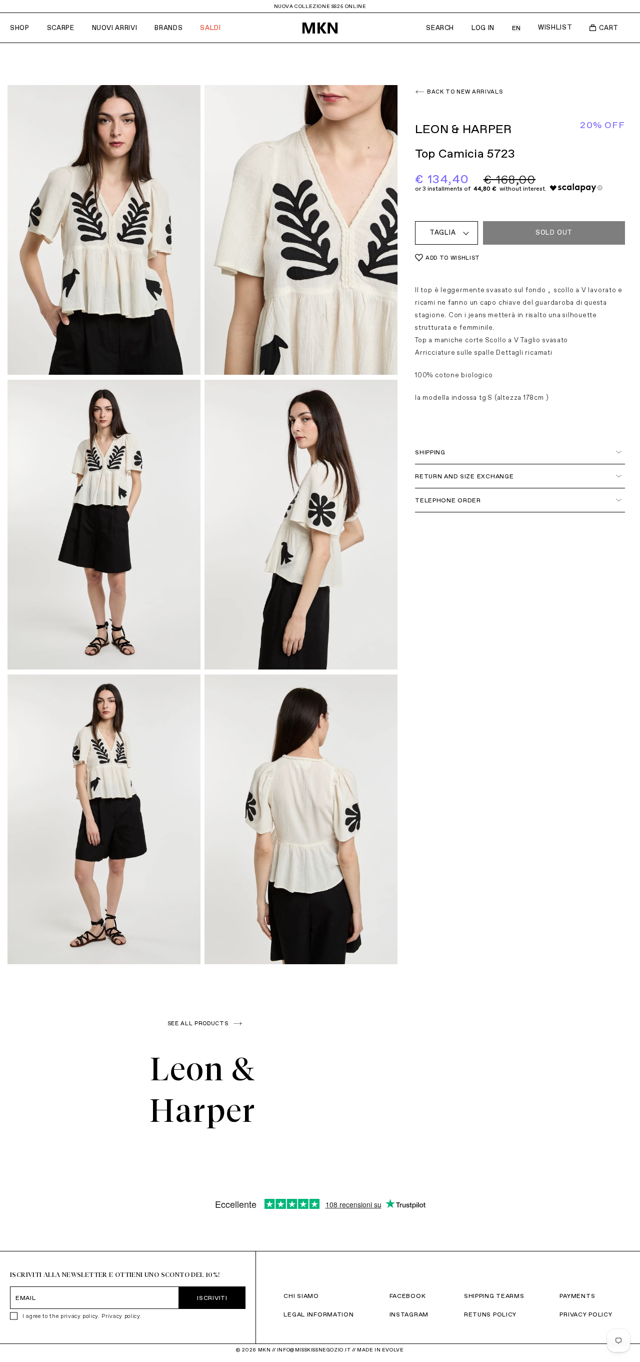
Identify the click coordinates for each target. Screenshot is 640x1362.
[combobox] (446, 233)
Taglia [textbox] (443, 232)
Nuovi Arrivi (115, 28)
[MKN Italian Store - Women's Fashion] (320, 28)
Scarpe (60, 28)
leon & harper (463, 129)
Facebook (408, 1295)
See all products (198, 1023)
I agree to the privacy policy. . (82, 1315)
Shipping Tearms (494, 1295)
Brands (168, 28)
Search (440, 28)
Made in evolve (380, 1349)
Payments (577, 1295)
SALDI (210, 28)
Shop (20, 28)
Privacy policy (121, 1315)
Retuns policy (490, 1314)
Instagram (409, 1314)
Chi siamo (301, 1295)
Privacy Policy (586, 1314)
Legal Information (319, 1314)
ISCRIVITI (212, 1297)
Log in (483, 28)
